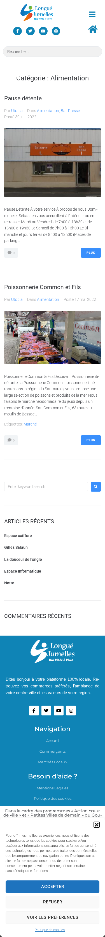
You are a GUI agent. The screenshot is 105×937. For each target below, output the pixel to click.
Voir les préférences (52, 917)
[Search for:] (46, 486)
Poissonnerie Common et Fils (42, 287)
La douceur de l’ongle (23, 559)
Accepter (52, 886)
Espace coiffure (18, 535)
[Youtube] (43, 31)
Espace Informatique (22, 571)
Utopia (17, 110)
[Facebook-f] (17, 31)
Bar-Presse (70, 110)
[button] (96, 824)
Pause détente (23, 98)
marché (30, 424)
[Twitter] (30, 31)
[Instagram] (56, 31)
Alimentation (48, 110)
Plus (91, 253)
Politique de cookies (50, 930)
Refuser (52, 902)
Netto (9, 583)
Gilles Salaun (16, 547)
